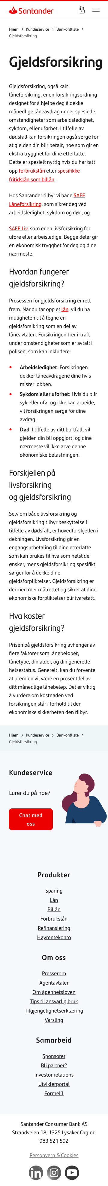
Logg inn (81, 10)
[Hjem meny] (96, 10)
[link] (14, 10)
